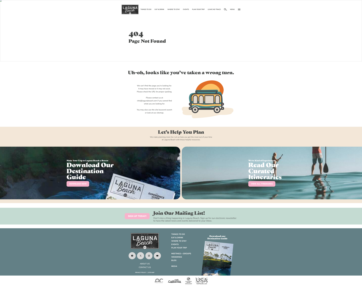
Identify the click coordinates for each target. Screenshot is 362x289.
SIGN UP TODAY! (137, 216)
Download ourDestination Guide (217, 237)
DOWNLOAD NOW (78, 184)
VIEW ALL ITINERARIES (262, 184)
